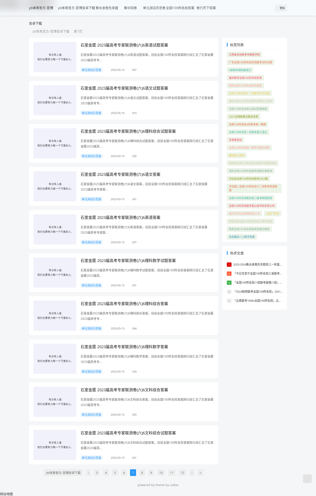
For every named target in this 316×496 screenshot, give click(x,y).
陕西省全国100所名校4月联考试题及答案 (252, 163)
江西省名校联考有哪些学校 (244, 54)
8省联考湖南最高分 (240, 70)
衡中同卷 (130, 8)
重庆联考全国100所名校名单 (245, 78)
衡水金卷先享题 (107, 8)
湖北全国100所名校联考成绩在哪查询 (250, 171)
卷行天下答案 (206, 8)
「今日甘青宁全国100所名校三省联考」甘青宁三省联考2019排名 (273, 273)
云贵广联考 (272, 213)
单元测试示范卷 (154, 8)
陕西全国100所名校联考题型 (245, 85)
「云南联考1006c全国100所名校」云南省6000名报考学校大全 (271, 301)
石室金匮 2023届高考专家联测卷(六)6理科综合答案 (124, 303)
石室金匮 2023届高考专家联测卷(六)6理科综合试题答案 (128, 131)
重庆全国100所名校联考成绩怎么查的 (250, 101)
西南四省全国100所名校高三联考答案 (250, 221)
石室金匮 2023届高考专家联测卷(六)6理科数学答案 (124, 346)
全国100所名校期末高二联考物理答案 (250, 198)
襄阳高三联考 (236, 155)
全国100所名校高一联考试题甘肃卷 (249, 148)
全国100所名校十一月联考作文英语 (249, 93)
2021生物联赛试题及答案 (243, 117)
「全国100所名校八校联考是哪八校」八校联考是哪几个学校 (270, 282)
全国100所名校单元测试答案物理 (248, 109)
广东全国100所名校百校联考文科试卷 (250, 62)
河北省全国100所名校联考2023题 (248, 179)
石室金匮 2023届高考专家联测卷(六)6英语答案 (120, 217)
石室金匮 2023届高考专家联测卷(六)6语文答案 (120, 174)
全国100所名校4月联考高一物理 (247, 124)
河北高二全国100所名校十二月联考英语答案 (253, 188)
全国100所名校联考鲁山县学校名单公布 (252, 206)
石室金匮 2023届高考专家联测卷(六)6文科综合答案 (124, 389)
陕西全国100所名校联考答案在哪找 (249, 229)
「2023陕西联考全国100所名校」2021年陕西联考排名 (266, 291)
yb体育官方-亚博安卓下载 (41, 15)
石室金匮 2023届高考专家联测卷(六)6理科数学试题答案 (128, 260)
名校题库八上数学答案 (242, 237)
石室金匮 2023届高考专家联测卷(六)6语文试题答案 (124, 88)
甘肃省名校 (235, 140)
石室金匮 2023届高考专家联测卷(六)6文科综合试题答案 (128, 432)
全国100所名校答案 (180, 8)
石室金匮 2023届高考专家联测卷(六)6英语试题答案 (124, 45)
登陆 (282, 8)
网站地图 (6, 494)
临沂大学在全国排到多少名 (244, 213)
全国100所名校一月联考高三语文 (248, 132)
